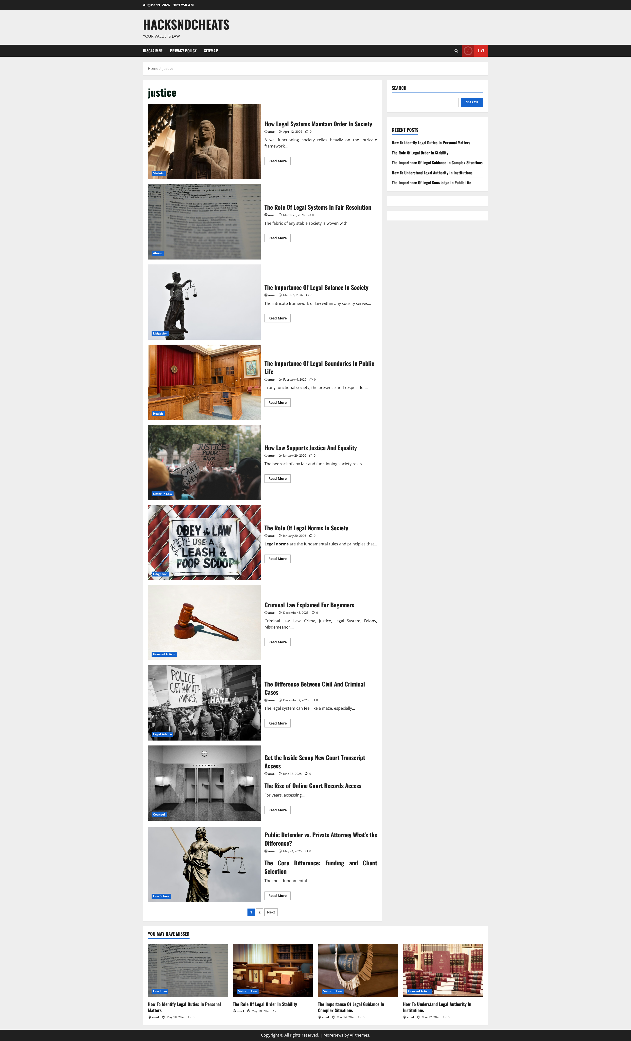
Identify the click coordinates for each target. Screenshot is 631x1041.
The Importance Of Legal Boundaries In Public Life (204, 382)
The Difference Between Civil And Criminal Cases (204, 703)
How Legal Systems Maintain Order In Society (204, 141)
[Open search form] (456, 51)
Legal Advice (162, 734)
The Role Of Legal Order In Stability (420, 153)
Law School (161, 896)
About (157, 253)
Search (399, 88)
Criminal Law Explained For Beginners (204, 622)
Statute (158, 173)
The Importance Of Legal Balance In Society (204, 302)
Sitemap (211, 51)
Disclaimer (153, 51)
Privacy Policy (183, 51)
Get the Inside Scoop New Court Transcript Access (204, 783)
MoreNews (333, 1035)
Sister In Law (162, 494)
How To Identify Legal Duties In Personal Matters (431, 143)
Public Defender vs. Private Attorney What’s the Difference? (204, 864)
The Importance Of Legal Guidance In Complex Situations (437, 163)
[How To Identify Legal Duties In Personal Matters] (188, 970)
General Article (164, 654)
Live (481, 50)
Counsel (159, 814)
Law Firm (160, 991)
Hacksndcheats (186, 24)
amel (272, 132)
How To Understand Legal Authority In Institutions (432, 173)
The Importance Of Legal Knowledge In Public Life (431, 183)
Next (271, 912)
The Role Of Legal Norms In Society (204, 542)
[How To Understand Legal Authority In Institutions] (443, 970)
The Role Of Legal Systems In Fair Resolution (204, 222)
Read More (279, 161)
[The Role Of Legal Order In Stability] (273, 970)
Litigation (160, 333)
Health (158, 413)
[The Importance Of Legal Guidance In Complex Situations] (358, 970)
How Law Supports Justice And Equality (204, 462)
